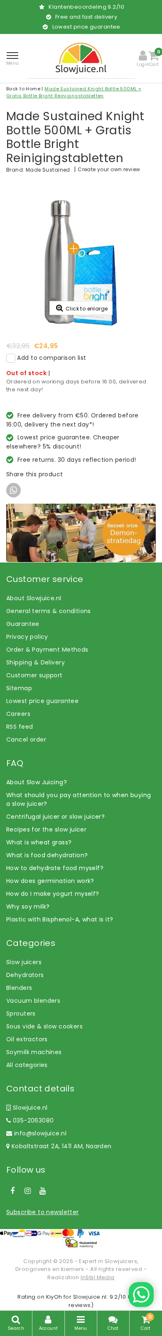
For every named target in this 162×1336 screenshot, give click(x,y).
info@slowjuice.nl (40, 1133)
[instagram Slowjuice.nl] (27, 1191)
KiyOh (54, 1297)
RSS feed (19, 727)
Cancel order (26, 739)
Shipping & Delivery (35, 662)
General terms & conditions (48, 611)
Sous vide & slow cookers (44, 1026)
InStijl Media (97, 1277)
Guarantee (22, 624)
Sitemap (19, 688)
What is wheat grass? (38, 842)
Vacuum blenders (33, 1001)
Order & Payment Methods (47, 649)
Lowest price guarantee (42, 701)
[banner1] (81, 532)
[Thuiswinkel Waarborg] (81, 1243)
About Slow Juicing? (36, 782)
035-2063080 (32, 1120)
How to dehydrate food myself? (54, 868)
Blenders (19, 988)
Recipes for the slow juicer (46, 829)
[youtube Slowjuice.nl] (43, 1191)
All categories (27, 1065)
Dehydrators (25, 975)
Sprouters (21, 1013)
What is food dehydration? (47, 855)
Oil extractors (27, 1039)
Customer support (34, 675)
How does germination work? (50, 881)
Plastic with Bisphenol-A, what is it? (59, 919)
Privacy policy (27, 637)
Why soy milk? (27, 906)
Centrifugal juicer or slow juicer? (55, 816)
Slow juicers (24, 962)
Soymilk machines (34, 1052)
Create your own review (109, 169)
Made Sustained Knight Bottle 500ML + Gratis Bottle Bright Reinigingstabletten (73, 92)
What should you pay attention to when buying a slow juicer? (78, 799)
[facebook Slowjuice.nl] (12, 1191)
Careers (18, 714)
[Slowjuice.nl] (81, 58)
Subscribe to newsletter (42, 1212)
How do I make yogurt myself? (52, 894)
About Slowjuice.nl (33, 598)
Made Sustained (48, 169)
